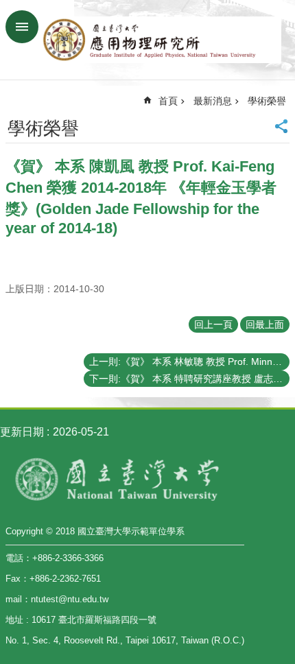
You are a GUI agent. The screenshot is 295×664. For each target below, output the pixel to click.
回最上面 (265, 324)
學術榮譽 (267, 100)
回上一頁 (213, 324)
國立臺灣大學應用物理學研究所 (161, 39)
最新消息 (212, 100)
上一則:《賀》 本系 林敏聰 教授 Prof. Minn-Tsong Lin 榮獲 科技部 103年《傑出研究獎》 (189, 361)
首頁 (168, 100)
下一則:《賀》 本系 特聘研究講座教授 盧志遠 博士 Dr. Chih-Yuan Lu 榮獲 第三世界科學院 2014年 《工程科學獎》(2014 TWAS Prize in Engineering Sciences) (189, 378)
